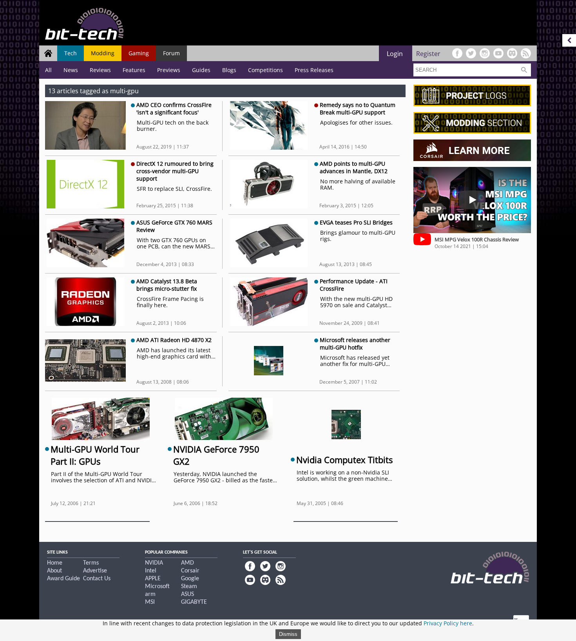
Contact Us (96, 579)
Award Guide (63, 579)
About (54, 571)
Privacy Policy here (448, 623)
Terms (91, 563)
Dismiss (288, 634)
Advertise (95, 571)
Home (54, 563)
